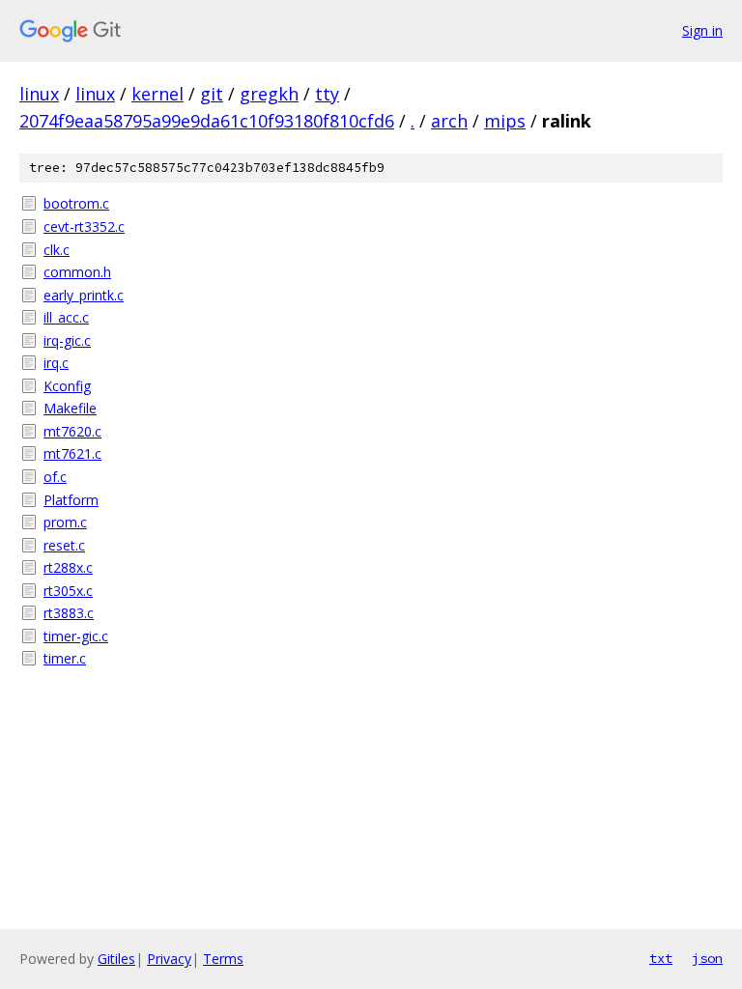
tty (327, 93)
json (707, 958)
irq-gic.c (67, 340)
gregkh (269, 93)
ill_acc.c (66, 317)
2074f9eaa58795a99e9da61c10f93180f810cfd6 (206, 120)
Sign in (702, 30)
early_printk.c (83, 295)
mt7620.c (72, 431)
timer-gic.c (75, 636)
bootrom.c (76, 203)
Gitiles (116, 958)
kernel (157, 93)
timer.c (64, 658)
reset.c (64, 545)
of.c (55, 476)
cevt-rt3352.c (84, 226)
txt (660, 958)
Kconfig (67, 386)
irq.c (56, 362)
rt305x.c (68, 590)
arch (449, 120)
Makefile (70, 408)
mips (505, 120)
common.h (77, 272)
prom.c (65, 522)
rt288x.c (68, 567)
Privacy (169, 958)
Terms (223, 958)
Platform (71, 500)
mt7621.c (72, 453)
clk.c (56, 249)
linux (39, 93)
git (211, 93)
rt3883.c (68, 613)
